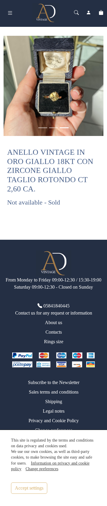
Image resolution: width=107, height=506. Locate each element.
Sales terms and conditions (53, 391)
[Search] (76, 12)
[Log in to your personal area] (88, 12)
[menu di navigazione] (10, 13)
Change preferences (42, 468)
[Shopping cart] (101, 12)
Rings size (53, 341)
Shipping (53, 401)
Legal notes (53, 411)
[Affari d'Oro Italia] (45, 12)
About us (53, 322)
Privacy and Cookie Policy (54, 420)
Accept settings (29, 487)
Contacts (53, 332)
